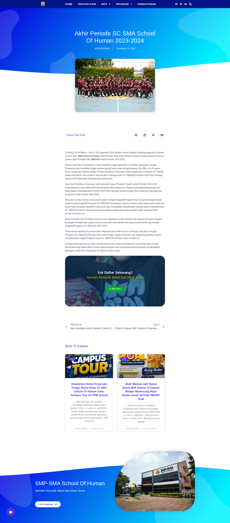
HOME (68, 4)
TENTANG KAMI (87, 4)
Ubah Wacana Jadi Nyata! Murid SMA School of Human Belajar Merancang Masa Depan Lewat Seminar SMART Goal (141, 391)
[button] (190, 4)
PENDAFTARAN (147, 4)
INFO (104, 4)
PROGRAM (122, 4)
